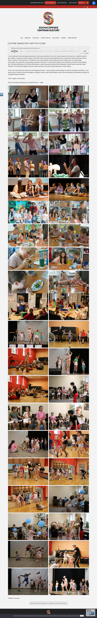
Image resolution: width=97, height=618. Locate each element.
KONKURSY (63, 38)
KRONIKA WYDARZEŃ (72, 38)
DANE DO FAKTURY (73, 2)
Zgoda (81, 615)
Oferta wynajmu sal (62, 2)
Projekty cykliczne (45, 38)
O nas (21, 38)
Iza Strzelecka (17, 598)
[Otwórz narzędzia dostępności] (94, 3)
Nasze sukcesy (55, 38)
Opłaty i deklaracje (50, 2)
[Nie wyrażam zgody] (95, 616)
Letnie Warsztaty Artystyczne (38, 603)
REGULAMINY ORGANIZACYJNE (37, 2)
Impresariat (28, 38)
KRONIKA (11, 598)
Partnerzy (81, 2)
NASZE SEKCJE (36, 38)
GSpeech (86, 53)
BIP (87, 2)
